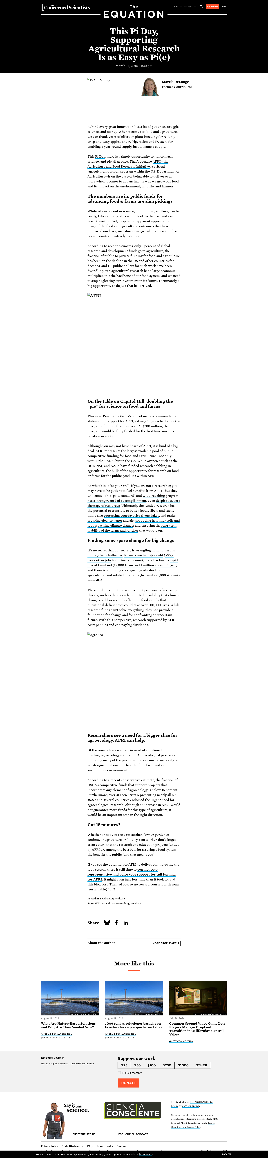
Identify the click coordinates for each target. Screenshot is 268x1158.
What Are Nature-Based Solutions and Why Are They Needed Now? (68, 1025)
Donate (212, 6)
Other (201, 1065)
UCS (67, 1063)
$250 (167, 1065)
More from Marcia (165, 943)
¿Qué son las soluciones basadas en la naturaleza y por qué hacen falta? (133, 1025)
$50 (137, 1065)
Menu (224, 7)
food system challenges (105, 555)
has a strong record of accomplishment (116, 501)
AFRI (147, 446)
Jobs (110, 1146)
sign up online (190, 1105)
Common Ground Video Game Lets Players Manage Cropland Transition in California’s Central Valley (197, 1029)
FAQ (90, 1146)
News (99, 1146)
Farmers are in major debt (143, 555)
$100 (151, 1065)
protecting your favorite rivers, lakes (131, 515)
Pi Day (100, 156)
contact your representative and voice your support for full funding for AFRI (131, 874)
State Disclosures (72, 1146)
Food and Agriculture (112, 898)
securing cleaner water (104, 520)
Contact (121, 1146)
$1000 (183, 1065)
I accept (226, 1154)
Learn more (145, 1154)
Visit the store (84, 1134)
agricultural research (114, 903)
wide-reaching (154, 496)
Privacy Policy (49, 1146)
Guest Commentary (181, 1041)
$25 (124, 1065)
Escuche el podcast (133, 1134)
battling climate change (115, 525)
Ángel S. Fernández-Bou (56, 1034)
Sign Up (178, 7)
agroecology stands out (118, 755)
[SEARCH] (201, 6)
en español (190, 7)
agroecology (134, 903)
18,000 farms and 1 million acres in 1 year (145, 565)
